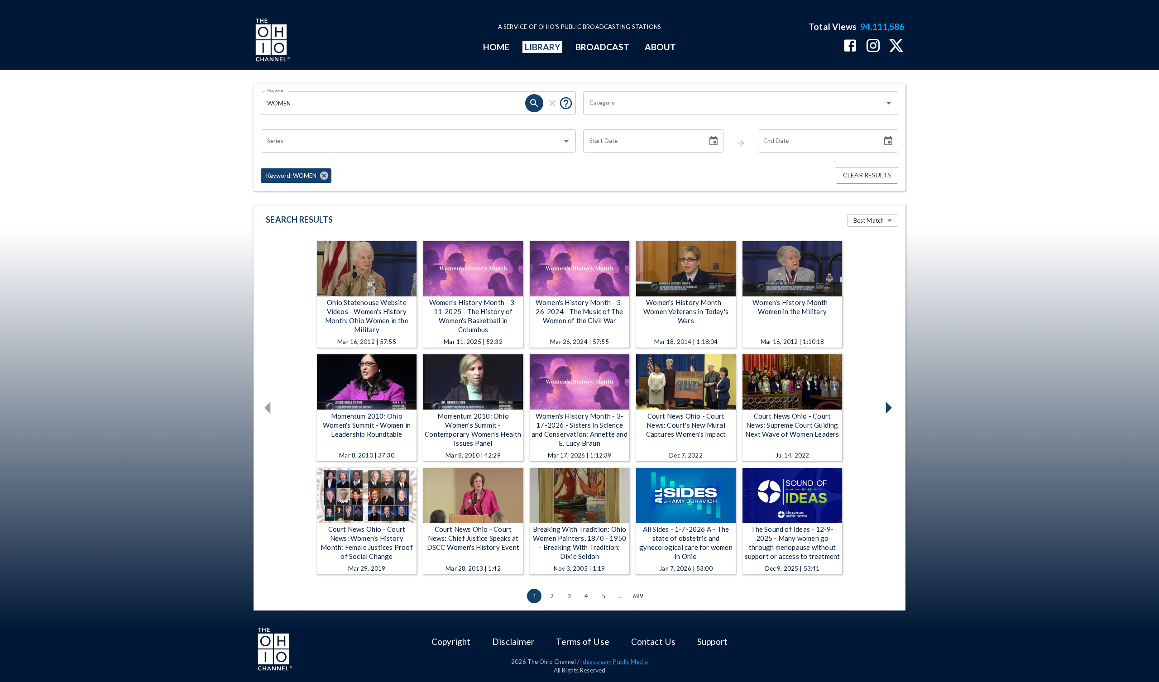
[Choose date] (713, 141)
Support (712, 641)
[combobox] (734, 103)
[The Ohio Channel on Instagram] (873, 46)
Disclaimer (513, 641)
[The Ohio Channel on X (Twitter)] (896, 46)
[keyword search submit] (534, 103)
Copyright (450, 641)
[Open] (888, 103)
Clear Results (867, 175)
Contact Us (653, 641)
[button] (296, 175)
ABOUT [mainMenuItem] (660, 47)
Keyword (276, 90)
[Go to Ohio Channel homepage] (272, 41)
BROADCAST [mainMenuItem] (602, 47)
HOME (496, 47)
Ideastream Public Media (614, 661)
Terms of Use (582, 641)
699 (638, 596)
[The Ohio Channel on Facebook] (850, 46)
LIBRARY (542, 47)
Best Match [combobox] (868, 220)
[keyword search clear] (552, 103)
